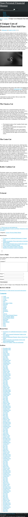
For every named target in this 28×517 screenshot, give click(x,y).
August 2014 (6, 492)
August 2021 (6, 379)
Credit (4, 296)
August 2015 (6, 476)
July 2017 (5, 445)
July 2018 (5, 429)
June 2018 (5, 430)
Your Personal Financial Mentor (7, 513)
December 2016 (7, 454)
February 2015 (6, 484)
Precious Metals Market (15, 232)
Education (5, 304)
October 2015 (6, 473)
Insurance (5, 309)
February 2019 (6, 419)
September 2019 (7, 410)
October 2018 (6, 425)
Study (4, 323)
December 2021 (7, 373)
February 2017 (6, 451)
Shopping (5, 320)
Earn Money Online (7, 303)
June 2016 (5, 462)
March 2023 (6, 359)
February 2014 (6, 500)
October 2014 (6, 489)
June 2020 (5, 398)
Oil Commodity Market (8, 316)
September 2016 (7, 458)
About (4, 13)
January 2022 (6, 372)
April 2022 (5, 368)
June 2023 (5, 357)
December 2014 (7, 486)
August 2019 (6, 411)
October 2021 (6, 376)
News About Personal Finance (10, 315)
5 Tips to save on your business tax (9, 227)
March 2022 (6, 369)
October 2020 (6, 392)
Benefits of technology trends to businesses (13, 247)
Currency (5, 300)
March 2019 (6, 418)
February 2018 (6, 435)
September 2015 (7, 474)
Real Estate (5, 319)
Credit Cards (6, 297)
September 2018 (7, 426)
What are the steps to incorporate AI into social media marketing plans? (14, 340)
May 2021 (5, 383)
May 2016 (5, 464)
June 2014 (5, 495)
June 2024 (5, 352)
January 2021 (6, 388)
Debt (4, 301)
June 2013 (5, 511)
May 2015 (5, 480)
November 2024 (7, 348)
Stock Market (6, 322)
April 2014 (5, 497)
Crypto (4, 299)
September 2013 (7, 507)
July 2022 (5, 365)
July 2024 (5, 351)
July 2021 (5, 380)
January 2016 (6, 469)
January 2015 (6, 485)
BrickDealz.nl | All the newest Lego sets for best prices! (13, 290)
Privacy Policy (6, 16)
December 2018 (7, 422)
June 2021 (5, 382)
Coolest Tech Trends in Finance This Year (13, 246)
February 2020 (6, 403)
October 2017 (6, 441)
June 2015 (5, 478)
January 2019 (6, 421)
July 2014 (5, 493)
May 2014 (5, 496)
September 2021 (7, 378)
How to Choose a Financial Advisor (11, 245)
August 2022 (6, 364)
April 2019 (5, 417)
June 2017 (5, 446)
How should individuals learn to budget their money (15, 243)
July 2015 (5, 477)
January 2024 (6, 353)
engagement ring (18, 89)
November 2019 (7, 407)
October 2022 (6, 361)
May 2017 (5, 447)
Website (2, 279)
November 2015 (7, 472)
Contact (5, 14)
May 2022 (5, 367)
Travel (4, 326)
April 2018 (5, 433)
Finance (5, 305)
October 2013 (6, 505)
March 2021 (6, 386)
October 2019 (6, 408)
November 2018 (7, 423)
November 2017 (7, 439)
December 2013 (7, 503)
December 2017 (7, 438)
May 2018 (5, 431)
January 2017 (6, 453)
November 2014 (7, 488)
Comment (3, 261)
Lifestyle (5, 313)
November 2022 (7, 360)
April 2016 (5, 465)
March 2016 (6, 466)
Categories (3, 293)
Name (2, 273)
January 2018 (6, 437)
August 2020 (6, 395)
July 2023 (5, 356)
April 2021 (5, 384)
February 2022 (6, 371)
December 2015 (7, 470)
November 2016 (7, 456)
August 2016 (6, 460)
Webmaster (4, 30)
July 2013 (5, 509)
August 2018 (6, 427)
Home (4, 12)
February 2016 (6, 468)
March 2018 (6, 434)
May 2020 (5, 399)
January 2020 (6, 404)
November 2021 (7, 375)
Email (2, 276)
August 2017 (6, 443)
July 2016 (5, 461)
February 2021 (6, 387)
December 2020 (7, 390)
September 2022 (7, 363)
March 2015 (6, 482)
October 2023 (6, 355)
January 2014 (6, 501)
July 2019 (5, 412)
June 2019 (5, 414)
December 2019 (7, 406)
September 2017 (7, 442)
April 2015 (5, 481)
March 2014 (6, 499)
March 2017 (6, 450)
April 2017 (5, 449)
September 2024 (7, 349)
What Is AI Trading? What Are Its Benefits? (13, 342)
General (6, 18)
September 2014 (7, 491)
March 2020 (6, 402)
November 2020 (7, 391)
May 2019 (5, 415)
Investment (5, 311)
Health (4, 308)
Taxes (4, 324)
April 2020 (5, 400)
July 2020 (5, 396)
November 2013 (7, 504)
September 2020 (7, 394)
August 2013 (6, 508)
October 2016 (6, 457)
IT (3, 312)
